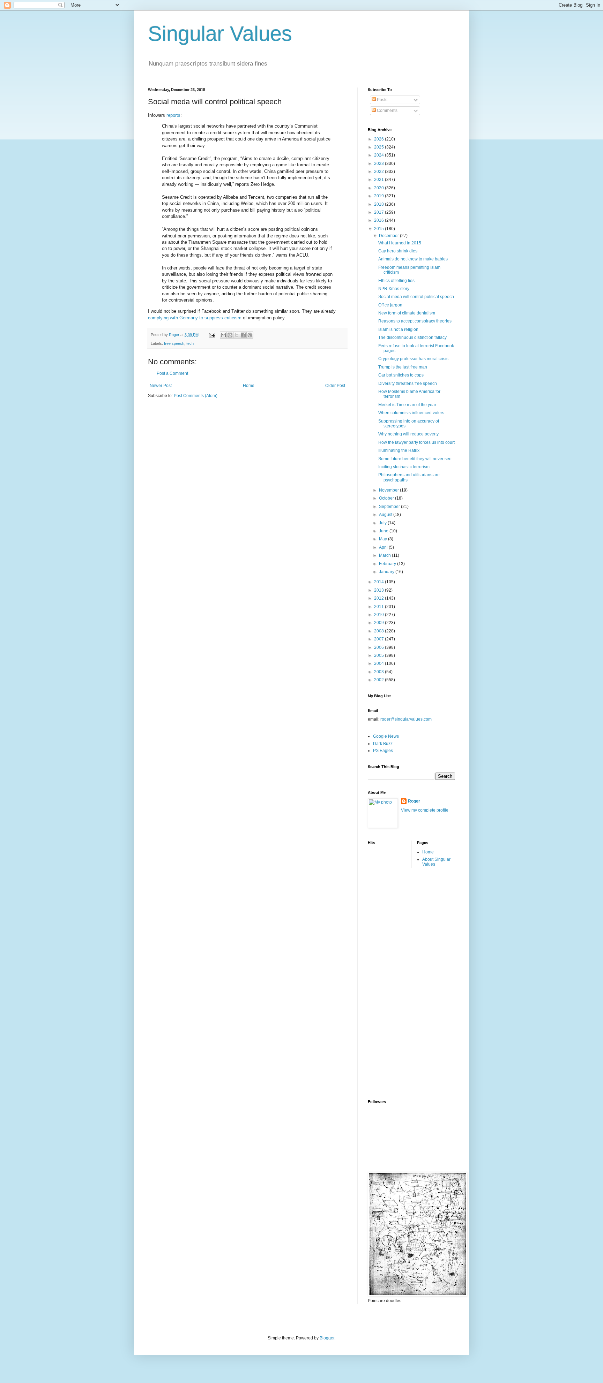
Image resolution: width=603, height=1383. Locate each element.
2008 (379, 631)
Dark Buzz (383, 743)
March (385, 555)
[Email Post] (211, 335)
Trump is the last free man (402, 367)
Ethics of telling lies (396, 280)
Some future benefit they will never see (415, 458)
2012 (379, 598)
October (387, 498)
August (386, 514)
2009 (379, 622)
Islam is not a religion (398, 329)
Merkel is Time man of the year (407, 404)
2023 (379, 163)
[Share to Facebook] (243, 335)
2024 (379, 155)
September (390, 506)
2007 (379, 639)
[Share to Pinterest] (249, 335)
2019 (379, 195)
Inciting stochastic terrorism (404, 466)
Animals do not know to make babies (413, 259)
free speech (174, 343)
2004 (379, 663)
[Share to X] (236, 335)
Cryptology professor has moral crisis (413, 358)
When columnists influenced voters (411, 412)
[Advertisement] (396, 983)
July (383, 522)
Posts (381, 99)
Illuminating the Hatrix (398, 450)
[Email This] (223, 335)
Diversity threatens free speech (407, 383)
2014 (379, 581)
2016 (379, 220)
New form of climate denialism (406, 313)
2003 (379, 671)
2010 (379, 614)
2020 (379, 187)
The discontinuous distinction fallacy (412, 337)
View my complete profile (424, 810)
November (389, 490)
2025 (379, 147)
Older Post (335, 385)
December (389, 235)
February (388, 563)
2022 (379, 171)
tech (190, 343)
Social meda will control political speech (416, 296)
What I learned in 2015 (399, 243)
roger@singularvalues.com (406, 719)
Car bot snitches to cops (401, 375)
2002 (379, 679)
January (387, 571)
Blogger (327, 1338)
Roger (414, 801)
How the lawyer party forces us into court (416, 442)
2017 (379, 212)
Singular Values (220, 33)
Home (248, 385)
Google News (386, 736)
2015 (379, 228)
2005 (379, 655)
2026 (379, 139)
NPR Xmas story (393, 288)
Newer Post (161, 385)
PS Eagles (383, 750)
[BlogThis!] (229, 335)
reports (173, 115)
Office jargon (390, 305)
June (384, 531)
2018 (379, 204)
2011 (379, 606)
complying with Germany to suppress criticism (194, 317)
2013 (379, 590)
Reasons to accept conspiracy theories (415, 321)
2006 (379, 647)
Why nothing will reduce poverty (408, 434)
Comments (386, 110)
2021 (379, 179)
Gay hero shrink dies (397, 251)
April (384, 547)
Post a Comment (172, 373)
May (383, 539)
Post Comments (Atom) (195, 395)
